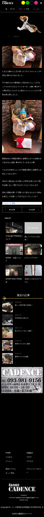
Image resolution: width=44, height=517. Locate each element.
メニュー (9, 461)
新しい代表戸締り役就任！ (24, 305)
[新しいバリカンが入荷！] (33, 228)
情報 (9, 36)
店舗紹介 (29, 453)
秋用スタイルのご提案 (22, 344)
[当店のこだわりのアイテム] (33, 270)
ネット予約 (10, 473)
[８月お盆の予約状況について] (14, 227)
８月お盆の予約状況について (14, 237)
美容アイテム (11, 469)
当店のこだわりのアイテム (33, 280)
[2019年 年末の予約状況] (14, 270)
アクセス (29, 461)
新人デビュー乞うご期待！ (24, 331)
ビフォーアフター (31, 258)
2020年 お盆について (13, 259)
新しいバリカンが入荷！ (32, 238)
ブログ (29, 457)
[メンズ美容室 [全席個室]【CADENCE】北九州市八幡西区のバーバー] (7, 2)
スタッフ (7, 203)
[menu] (41, 3)
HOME (8, 453)
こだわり (9, 457)
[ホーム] (6, 8)
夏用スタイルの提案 (21, 356)
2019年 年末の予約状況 (14, 280)
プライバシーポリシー (34, 470)
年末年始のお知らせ (21, 318)
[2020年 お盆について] (14, 249)
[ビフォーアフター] (33, 249)
